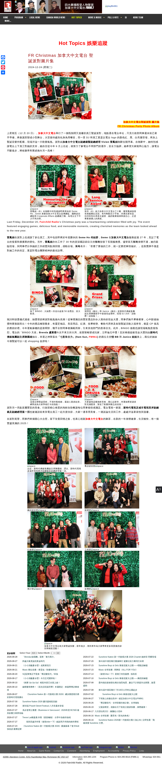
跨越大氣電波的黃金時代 (33, 661)
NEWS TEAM (138, 17)
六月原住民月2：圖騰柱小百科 (108, 711)
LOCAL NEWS (34, 17)
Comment (71, 751)
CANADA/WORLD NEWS (55, 17)
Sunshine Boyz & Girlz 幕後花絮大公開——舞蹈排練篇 (123, 678)
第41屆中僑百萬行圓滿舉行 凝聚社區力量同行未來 (121, 661)
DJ (126, 17)
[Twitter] (3, 62)
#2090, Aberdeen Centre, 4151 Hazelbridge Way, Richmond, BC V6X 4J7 (36, 757)
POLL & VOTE (113, 17)
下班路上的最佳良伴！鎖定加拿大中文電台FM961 (121, 698)
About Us (31, 751)
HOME (5, 17)
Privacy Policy (129, 751)
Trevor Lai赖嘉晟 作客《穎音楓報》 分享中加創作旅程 (46, 717)
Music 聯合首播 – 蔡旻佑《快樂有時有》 (40, 670)
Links (141, 751)
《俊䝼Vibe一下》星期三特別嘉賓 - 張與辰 (118, 674)
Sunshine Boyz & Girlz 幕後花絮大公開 (119, 694)
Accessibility (113, 751)
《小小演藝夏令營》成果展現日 (36, 665)
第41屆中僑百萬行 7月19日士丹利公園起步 (118, 690)
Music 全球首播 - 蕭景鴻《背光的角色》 (113, 716)
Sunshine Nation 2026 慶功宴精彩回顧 (39, 701)
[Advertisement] (83, 29)
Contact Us (59, 751)
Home (21, 751)
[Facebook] (3, 57)
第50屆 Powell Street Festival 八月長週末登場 (43, 706)
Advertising (85, 751)
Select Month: (44, 653)
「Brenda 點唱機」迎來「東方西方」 (39, 657)
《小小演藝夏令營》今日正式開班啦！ (39, 678)
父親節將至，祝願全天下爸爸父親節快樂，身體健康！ (123, 707)
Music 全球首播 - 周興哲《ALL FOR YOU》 (118, 670)
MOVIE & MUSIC (94, 17)
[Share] (3, 72)
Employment (99, 751)
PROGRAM (18, 17)
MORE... (8, 20)
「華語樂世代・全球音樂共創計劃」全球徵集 (119, 703)
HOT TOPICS (77, 17)
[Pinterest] (3, 67)
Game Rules (44, 751)
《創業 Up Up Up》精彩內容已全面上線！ (41, 683)
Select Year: (25, 653)
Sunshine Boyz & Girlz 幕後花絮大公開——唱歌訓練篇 (123, 665)
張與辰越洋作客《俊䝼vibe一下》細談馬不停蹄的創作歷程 (52, 722)
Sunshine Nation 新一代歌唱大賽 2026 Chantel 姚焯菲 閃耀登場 (127, 657)
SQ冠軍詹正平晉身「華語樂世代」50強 (40, 674)
